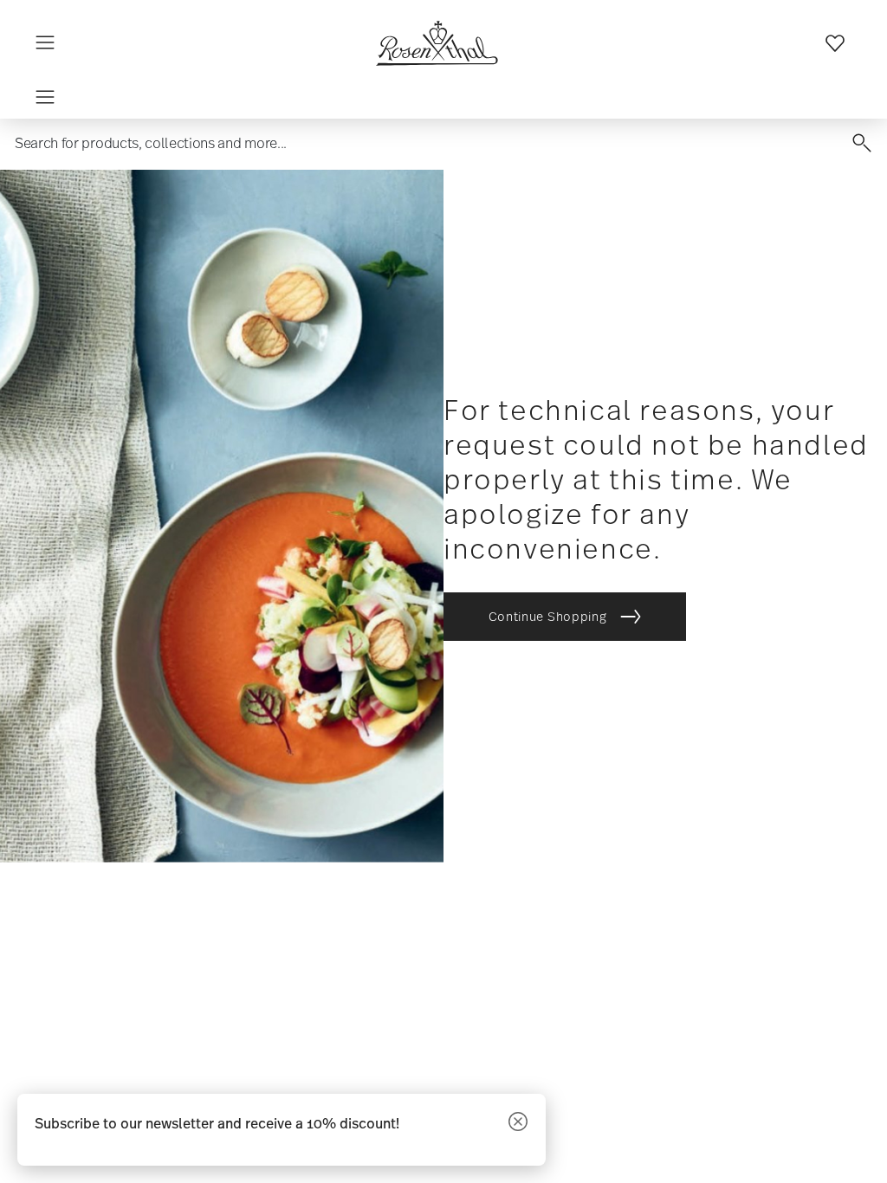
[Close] (518, 1123)
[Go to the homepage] (436, 43)
